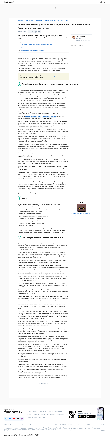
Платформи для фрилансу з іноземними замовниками (36, 44)
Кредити (55, 2)
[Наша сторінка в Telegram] (32, 31)
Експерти (29, 414)
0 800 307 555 (20, 2)
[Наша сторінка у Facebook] (29, 31)
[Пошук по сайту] (104, 2)
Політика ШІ (58, 411)
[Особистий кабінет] (101, 2)
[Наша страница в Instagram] (22, 419)
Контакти (42, 417)
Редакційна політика (46, 411)
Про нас (29, 411)
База (22, 47)
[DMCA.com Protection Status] (7, 436)
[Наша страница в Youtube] (14, 419)
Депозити (81, 2)
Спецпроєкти (45, 414)
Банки (87, 2)
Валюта (49, 2)
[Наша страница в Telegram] (6, 419)
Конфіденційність (32, 417)
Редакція (36, 411)
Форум (92, 2)
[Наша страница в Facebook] (10, 419)
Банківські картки (64, 2)
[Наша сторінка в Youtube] (39, 31)
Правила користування (57, 414)
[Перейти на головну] (9, 2)
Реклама (36, 414)
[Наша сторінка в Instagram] (35, 31)
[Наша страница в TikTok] (18, 419)
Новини (44, 2)
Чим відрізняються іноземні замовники (32, 50)
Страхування (74, 2)
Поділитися (44, 383)
